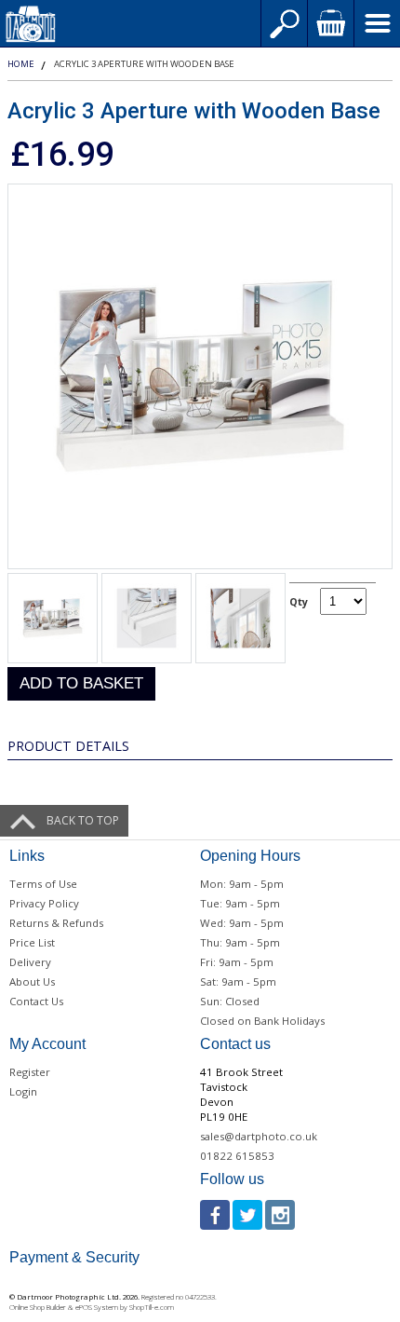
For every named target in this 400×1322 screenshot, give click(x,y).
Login (23, 1091)
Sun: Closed (230, 1001)
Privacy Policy (44, 903)
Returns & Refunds (56, 923)
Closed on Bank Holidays (262, 1021)
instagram (280, 1215)
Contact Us (36, 1001)
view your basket (330, 23)
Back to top (83, 820)
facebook (215, 1215)
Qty (298, 601)
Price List (32, 942)
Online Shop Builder (37, 1307)
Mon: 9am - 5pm (242, 884)
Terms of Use (43, 884)
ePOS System (96, 1307)
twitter (247, 1215)
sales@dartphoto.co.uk (258, 1136)
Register (29, 1072)
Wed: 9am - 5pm (242, 923)
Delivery (30, 962)
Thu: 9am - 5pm (240, 942)
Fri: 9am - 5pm (236, 962)
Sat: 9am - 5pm (238, 981)
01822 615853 (237, 1156)
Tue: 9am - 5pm (240, 903)
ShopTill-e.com (151, 1307)
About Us (32, 981)
